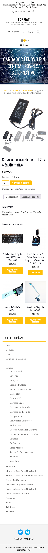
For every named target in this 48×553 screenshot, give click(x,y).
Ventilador (15, 461)
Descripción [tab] (12, 196)
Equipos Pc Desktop (16, 358)
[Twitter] (29, 11)
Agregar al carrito (20, 183)
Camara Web (16, 398)
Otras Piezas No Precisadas (24, 434)
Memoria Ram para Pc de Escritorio (24, 475)
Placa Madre (16, 447)
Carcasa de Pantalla (20, 407)
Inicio (6, 90)
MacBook (10, 466)
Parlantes (15, 443)
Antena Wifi (16, 371)
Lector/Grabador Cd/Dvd (23, 429)
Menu (25, 45)
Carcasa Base (17, 402)
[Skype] (33, 11)
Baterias (14, 375)
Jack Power (15, 425)
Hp (7, 363)
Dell (8, 354)
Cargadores (26, 90)
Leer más (35, 272)
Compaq (10, 349)
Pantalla (14, 438)
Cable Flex (15, 393)
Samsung (10, 498)
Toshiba (10, 511)
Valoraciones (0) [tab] (30, 196)
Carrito (28, 539)
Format (24, 19)
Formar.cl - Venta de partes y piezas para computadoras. (24, 548)
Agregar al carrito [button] (12, 270)
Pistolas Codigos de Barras (19, 484)
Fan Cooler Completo (21, 420)
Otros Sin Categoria (16, 480)
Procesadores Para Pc (17, 493)
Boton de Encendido (20, 389)
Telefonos (11, 507)
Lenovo (14, 90)
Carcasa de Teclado (20, 411)
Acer (8, 345)
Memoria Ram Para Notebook (21, 471)
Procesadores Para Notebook (21, 489)
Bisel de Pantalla (18, 384)
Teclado (14, 456)
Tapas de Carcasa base (21, 452)
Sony (8, 502)
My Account (20, 11)
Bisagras (14, 380)
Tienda (18, 539)
